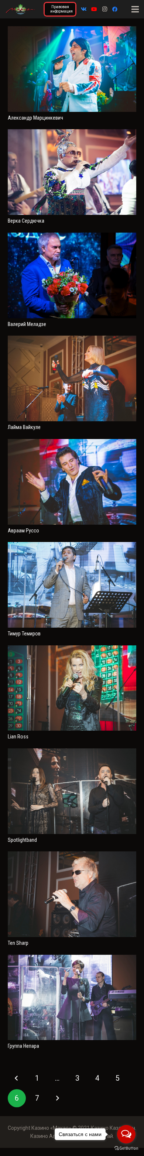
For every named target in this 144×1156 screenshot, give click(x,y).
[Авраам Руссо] (72, 443)
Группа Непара (23, 1046)
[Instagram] (104, 9)
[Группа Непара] (72, 959)
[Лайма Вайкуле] (72, 340)
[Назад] (17, 1078)
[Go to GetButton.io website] (126, 1148)
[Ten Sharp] (72, 855)
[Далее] (57, 1098)
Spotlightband (22, 840)
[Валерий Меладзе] (72, 237)
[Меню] (135, 9)
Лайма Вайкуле (24, 427)
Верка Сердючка (26, 221)
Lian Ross (18, 737)
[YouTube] (94, 9)
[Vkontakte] (84, 9)
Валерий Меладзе (27, 324)
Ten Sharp (18, 943)
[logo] (20, 9)
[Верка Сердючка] (72, 133)
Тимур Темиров (24, 634)
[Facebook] (115, 9)
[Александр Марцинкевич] (72, 30)
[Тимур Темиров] (72, 546)
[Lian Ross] (72, 649)
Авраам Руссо (23, 531)
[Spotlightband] (72, 752)
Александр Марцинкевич (35, 118)
